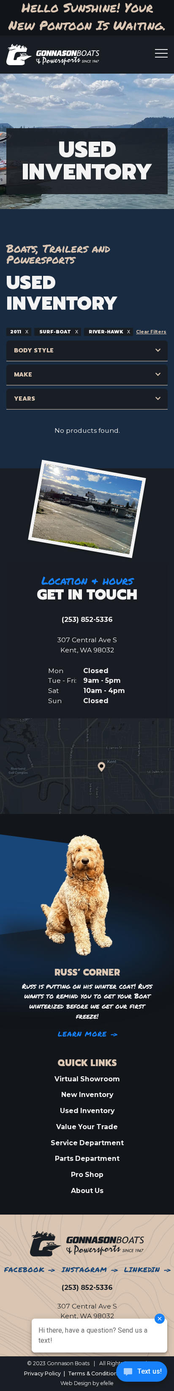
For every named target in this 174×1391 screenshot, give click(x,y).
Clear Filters (151, 332)
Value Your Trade (87, 1127)
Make (23, 374)
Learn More (82, 1034)
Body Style (34, 350)
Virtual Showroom (87, 1079)
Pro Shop (87, 1175)
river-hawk (105, 332)
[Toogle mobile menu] (161, 53)
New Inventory (87, 1095)
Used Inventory (87, 1111)
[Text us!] (141, 1373)
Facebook (24, 1269)
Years (24, 398)
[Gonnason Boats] (87, 1243)
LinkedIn (142, 1269)
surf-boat (55, 332)
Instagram (84, 1269)
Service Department (87, 1143)
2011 (16, 332)
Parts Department (87, 1159)
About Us (87, 1191)
